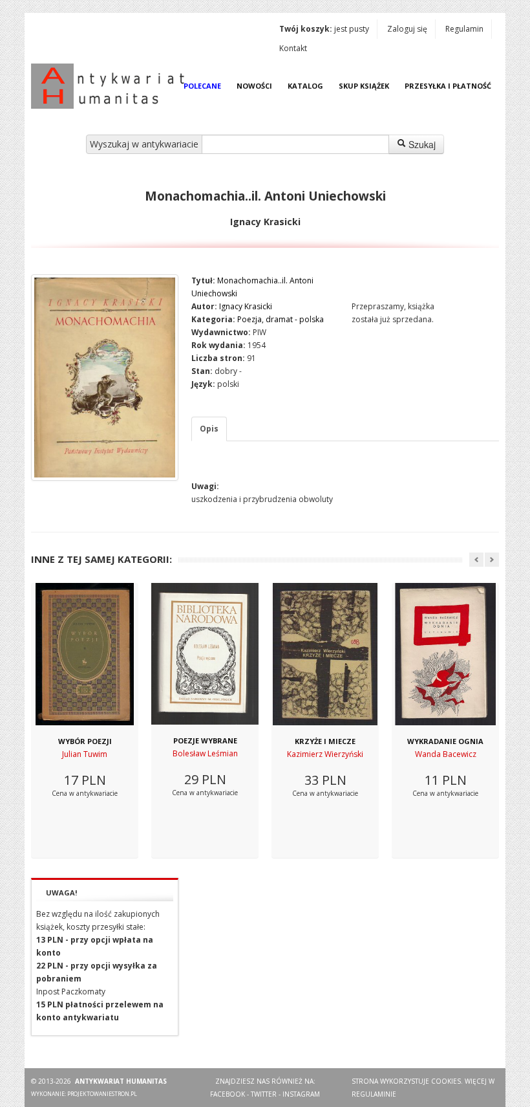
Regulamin (464, 28)
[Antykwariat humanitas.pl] (111, 86)
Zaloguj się (407, 28)
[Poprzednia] (476, 560)
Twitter (264, 1094)
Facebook (227, 1094)
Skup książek (364, 86)
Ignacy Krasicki (245, 306)
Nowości (254, 86)
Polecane (202, 86)
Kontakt (293, 48)
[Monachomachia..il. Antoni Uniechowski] (104, 377)
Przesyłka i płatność (448, 86)
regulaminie (374, 1094)
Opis (209, 428)
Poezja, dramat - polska (280, 319)
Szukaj (421, 144)
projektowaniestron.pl (102, 1093)
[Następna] (492, 560)
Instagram (301, 1094)
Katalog (305, 86)
